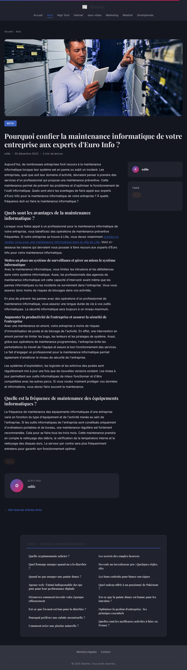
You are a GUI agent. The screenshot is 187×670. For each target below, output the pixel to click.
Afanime (93, 7)
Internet (78, 15)
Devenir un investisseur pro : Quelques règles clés (128, 566)
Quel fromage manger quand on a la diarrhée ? (58, 566)
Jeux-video (94, 15)
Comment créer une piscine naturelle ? (54, 626)
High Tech (63, 15)
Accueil (38, 15)
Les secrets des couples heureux (119, 556)
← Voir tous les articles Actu (23, 510)
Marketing (112, 15)
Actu (50, 15)
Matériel (128, 15)
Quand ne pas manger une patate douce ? (55, 576)
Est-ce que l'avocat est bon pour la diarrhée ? (57, 609)
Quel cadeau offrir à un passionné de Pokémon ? (128, 586)
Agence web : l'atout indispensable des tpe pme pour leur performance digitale (55, 586)
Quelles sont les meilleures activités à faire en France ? (128, 623)
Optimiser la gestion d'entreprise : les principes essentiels (123, 611)
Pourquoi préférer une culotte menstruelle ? (57, 617)
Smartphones (145, 15)
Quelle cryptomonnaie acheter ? (49, 556)
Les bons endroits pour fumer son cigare (124, 576)
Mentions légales (87, 651)
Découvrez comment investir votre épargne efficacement (56, 599)
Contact (105, 651)
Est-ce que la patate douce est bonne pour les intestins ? (127, 599)
